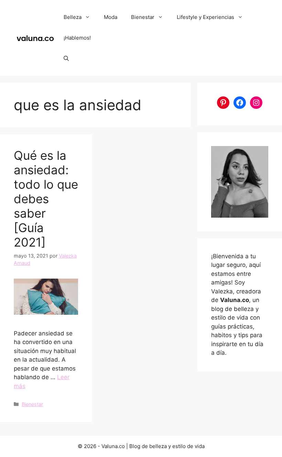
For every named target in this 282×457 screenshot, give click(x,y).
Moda (110, 17)
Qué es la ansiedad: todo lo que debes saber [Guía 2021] (46, 198)
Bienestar (142, 17)
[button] (66, 58)
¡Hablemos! (77, 37)
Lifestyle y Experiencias (205, 17)
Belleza (73, 17)
